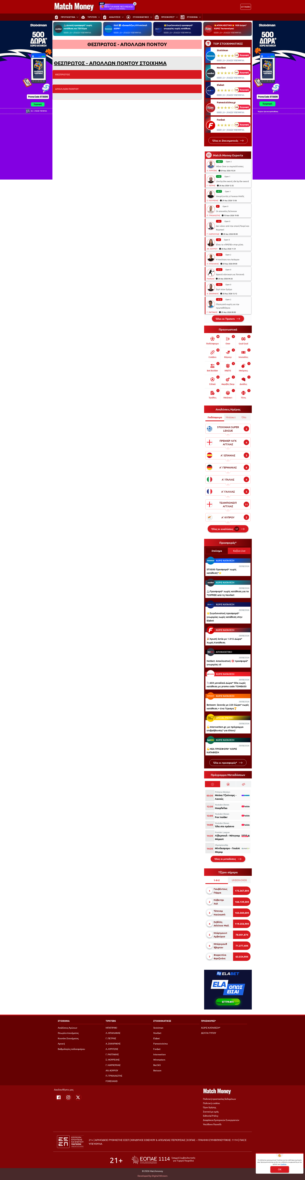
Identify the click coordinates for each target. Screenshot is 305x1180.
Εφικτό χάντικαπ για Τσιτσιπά (230, 274)
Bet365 (157, 1065)
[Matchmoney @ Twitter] (78, 1097)
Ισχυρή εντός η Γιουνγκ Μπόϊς (230, 196)
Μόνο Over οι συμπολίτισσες (230, 166)
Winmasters (159, 1059)
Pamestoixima (160, 1043)
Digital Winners (159, 1175)
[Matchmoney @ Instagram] (68, 1097)
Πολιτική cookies (211, 1103)
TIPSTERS (111, 1020)
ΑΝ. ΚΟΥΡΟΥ (212, 248)
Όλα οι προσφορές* (225, 762)
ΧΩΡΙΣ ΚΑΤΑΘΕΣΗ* (210, 1027)
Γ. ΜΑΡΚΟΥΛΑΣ (213, 234)
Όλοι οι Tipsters (225, 318)
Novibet (221, 67)
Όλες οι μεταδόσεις (225, 858)
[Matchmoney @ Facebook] (58, 1097)
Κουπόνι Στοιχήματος (68, 1038)
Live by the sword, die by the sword (232, 181)
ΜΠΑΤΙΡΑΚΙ (111, 1027)
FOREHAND (112, 1081)
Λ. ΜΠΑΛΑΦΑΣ (213, 263)
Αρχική (61, 1043)
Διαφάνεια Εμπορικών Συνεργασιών (221, 1120)
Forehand (210, 278)
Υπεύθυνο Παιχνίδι (212, 1124)
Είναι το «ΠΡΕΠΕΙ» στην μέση (229, 244)
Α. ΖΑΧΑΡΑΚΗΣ (213, 293)
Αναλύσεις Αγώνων (67, 1027)
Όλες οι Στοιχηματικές (225, 140)
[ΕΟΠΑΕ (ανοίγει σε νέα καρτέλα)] (163, 1160)
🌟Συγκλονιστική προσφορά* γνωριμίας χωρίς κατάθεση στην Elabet (224, 617)
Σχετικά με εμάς (211, 1111)
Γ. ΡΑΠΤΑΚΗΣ (212, 312)
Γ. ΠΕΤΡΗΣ (211, 185)
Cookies (283, 1164)
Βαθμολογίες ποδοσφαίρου (71, 1048)
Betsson (157, 1070)
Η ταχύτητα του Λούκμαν (227, 259)
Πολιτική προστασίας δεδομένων (219, 1098)
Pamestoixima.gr (226, 102)
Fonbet (221, 119)
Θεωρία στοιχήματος (68, 1032)
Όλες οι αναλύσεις (224, 529)
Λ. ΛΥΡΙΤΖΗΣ (212, 170)
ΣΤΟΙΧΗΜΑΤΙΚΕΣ (162, 1020)
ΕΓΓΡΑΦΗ (245, 6)
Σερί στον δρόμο (224, 289)
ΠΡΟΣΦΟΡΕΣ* (208, 1020)
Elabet (220, 84)
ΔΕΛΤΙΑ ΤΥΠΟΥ (208, 1032)
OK (279, 1169)
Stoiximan (222, 50)
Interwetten (159, 1054)
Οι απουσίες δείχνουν (226, 211)
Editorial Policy (210, 1115)
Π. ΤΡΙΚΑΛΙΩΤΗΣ (213, 215)
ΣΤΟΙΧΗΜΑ (64, 1020)
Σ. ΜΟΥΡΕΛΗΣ (212, 200)
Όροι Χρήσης (209, 1107)
